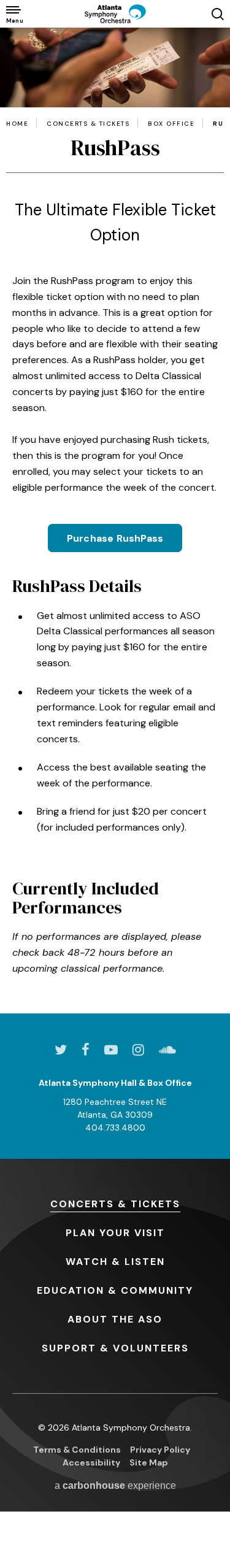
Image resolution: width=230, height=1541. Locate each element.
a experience (115, 1485)
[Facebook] (86, 1049)
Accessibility (91, 1462)
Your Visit (115, 1232)
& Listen (115, 1261)
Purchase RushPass (115, 538)
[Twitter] (61, 1049)
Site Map (148, 1462)
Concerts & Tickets (88, 124)
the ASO (115, 1319)
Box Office (171, 124)
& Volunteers (115, 1348)
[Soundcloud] (167, 1049)
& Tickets (115, 1203)
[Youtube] (111, 1049)
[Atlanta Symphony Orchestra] (115, 14)
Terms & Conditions (77, 1449)
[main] (115, 520)
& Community (115, 1290)
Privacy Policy (160, 1449)
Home (17, 124)
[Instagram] (138, 1049)
